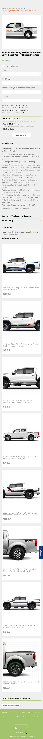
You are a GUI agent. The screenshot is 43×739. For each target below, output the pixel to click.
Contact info (6, 712)
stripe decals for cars (11, 705)
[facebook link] (16, 728)
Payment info (20, 712)
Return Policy (7, 221)
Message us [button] (41, 552)
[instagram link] (27, 728)
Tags (21, 722)
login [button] (32, 232)
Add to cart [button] (22, 135)
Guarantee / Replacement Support (16, 216)
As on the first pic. (11, 66)
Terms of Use (7, 717)
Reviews (26, 717)
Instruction (36, 717)
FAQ (17, 717)
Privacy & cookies (34, 712)
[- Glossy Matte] (21, 83)
